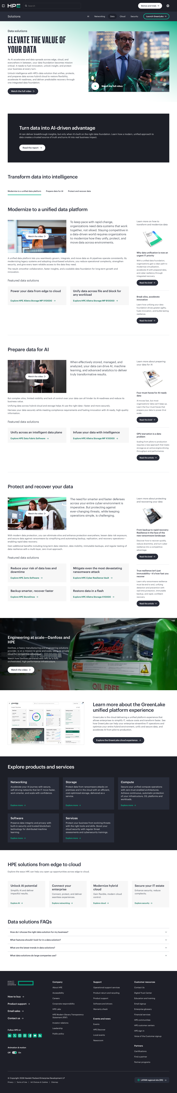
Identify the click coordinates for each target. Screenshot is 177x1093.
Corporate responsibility (63, 1003)
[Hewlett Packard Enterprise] (14, 6)
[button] (3, 6)
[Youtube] (35, 1036)
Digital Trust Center (143, 993)
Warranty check (100, 1009)
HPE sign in (139, 1031)
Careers (56, 998)
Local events (99, 1035)
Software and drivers (102, 1003)
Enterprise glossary (143, 1009)
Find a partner (140, 1056)
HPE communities (142, 1020)
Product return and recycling (106, 993)
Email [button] (14, 1010)
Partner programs (142, 1062)
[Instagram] (20, 1036)
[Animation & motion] (14, 1052)
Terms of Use (22, 1082)
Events (96, 1024)
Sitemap (54, 1082)
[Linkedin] (10, 1036)
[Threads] (25, 1036)
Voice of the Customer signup (147, 1036)
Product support (100, 998)
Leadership (57, 1028)
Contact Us (139, 987)
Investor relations (60, 1023)
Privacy (10, 1082)
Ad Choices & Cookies (39, 1082)
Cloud (122, 16)
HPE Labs (56, 1009)
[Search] (26, 5)
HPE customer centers (144, 1025)
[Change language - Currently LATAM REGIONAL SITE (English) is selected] (168, 5)
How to (14, 996)
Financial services (142, 1014)
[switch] (13, 1052)
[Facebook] (30, 1036)
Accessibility (58, 993)
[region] (88, 654)
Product (17, 1003)
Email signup (140, 1003)
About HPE (57, 987)
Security (134, 16)
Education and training (144, 998)
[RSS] (40, 1036)
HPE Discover (99, 1029)
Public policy (58, 1033)
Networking (99, 16)
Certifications (140, 1051)
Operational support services (106, 987)
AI (88, 16)
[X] (15, 1036)
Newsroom (98, 1040)
